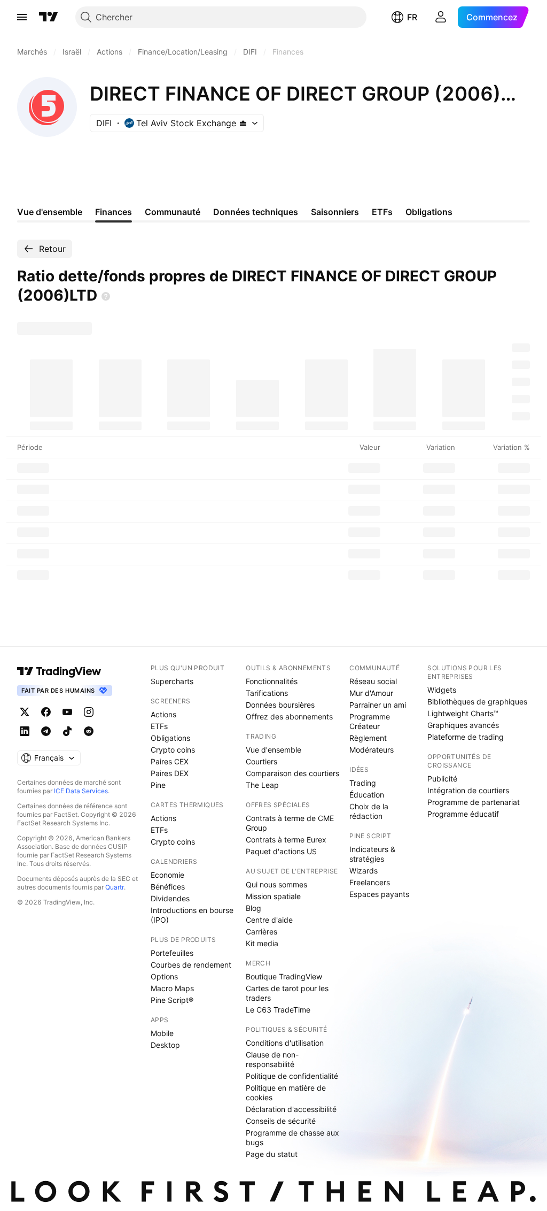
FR (412, 17)
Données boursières (280, 704)
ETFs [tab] (382, 211)
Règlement (368, 737)
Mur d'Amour (371, 693)
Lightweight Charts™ (462, 713)
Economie (167, 874)
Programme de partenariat (473, 802)
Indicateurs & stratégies (372, 854)
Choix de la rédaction (368, 811)
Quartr (114, 887)
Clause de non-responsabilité (272, 1059)
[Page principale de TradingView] (48, 17)
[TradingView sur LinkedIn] (24, 731)
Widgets (441, 689)
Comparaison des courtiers (292, 773)
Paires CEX (170, 761)
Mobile (162, 1033)
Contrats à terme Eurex (286, 839)
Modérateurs (371, 749)
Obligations (170, 737)
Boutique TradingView (284, 976)
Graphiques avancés (463, 725)
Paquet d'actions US (281, 851)
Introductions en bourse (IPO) (192, 915)
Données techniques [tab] (255, 211)
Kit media (262, 943)
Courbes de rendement (191, 964)
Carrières (261, 931)
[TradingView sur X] (24, 711)
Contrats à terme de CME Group (290, 823)
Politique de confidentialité (292, 1075)
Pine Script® (172, 1000)
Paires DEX (170, 773)
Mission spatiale (273, 896)
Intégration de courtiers (468, 790)
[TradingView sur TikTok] (67, 731)
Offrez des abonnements (289, 716)
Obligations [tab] (428, 211)
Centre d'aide (269, 919)
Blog (253, 908)
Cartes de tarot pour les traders (287, 993)
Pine (158, 785)
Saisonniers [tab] (335, 211)
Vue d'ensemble (273, 749)
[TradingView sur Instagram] (88, 711)
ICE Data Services (81, 791)
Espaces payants (379, 894)
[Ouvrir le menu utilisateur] (440, 17)
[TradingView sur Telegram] (45, 731)
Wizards (363, 870)
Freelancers (369, 882)
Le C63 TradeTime (278, 1009)
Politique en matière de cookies (286, 1092)
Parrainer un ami (377, 704)
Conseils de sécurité (281, 1120)
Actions (163, 714)
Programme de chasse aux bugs (292, 1137)
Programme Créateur (369, 721)
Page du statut (272, 1154)
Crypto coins (173, 749)
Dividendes (170, 898)
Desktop (165, 1044)
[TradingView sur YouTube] (67, 711)
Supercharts (172, 681)
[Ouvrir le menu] (22, 17)
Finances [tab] (113, 211)
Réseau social (373, 681)
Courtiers (261, 761)
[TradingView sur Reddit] (88, 731)
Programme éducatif (463, 813)
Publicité (442, 778)
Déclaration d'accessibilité (291, 1109)
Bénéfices (168, 886)
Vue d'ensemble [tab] (49, 211)
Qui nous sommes (276, 884)
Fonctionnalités (272, 681)
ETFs (159, 726)
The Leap (262, 785)
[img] (243, 123)
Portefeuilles (172, 952)
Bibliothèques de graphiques (477, 701)
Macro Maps (172, 988)
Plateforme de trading (465, 736)
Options (164, 976)
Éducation (366, 794)
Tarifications (267, 693)
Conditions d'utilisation (285, 1042)
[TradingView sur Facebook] (45, 711)
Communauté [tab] (172, 211)
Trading (362, 782)
